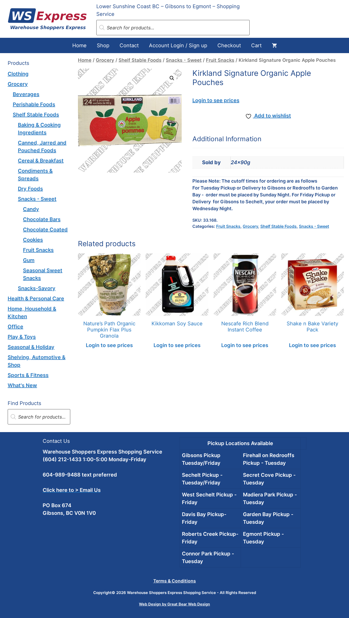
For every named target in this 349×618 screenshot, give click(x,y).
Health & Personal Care (36, 298)
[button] (172, 78)
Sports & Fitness (28, 375)
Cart (256, 45)
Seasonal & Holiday (31, 347)
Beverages (26, 94)
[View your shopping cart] (274, 45)
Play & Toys (22, 337)
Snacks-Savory (36, 288)
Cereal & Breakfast (41, 161)
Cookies (33, 240)
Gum (28, 260)
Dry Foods (30, 189)
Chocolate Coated (45, 230)
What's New (22, 385)
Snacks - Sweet (184, 60)
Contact (129, 45)
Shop (103, 45)
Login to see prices (215, 100)
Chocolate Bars (42, 219)
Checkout (229, 45)
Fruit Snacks (220, 60)
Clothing (18, 74)
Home (79, 45)
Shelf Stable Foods (140, 60)
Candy (31, 209)
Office (15, 327)
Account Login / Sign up (178, 45)
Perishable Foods (34, 104)
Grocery (105, 60)
